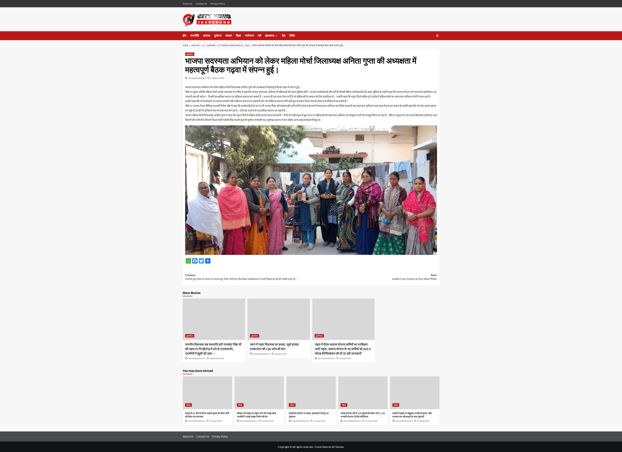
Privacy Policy (218, 3)
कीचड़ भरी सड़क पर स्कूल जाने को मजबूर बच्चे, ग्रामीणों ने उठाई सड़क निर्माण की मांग (256, 415)
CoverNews (321, 446)
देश (283, 36)
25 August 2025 (280, 354)
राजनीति (194, 36)
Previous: (241, 277)
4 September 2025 (216, 358)
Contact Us (201, 3)
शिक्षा (238, 36)
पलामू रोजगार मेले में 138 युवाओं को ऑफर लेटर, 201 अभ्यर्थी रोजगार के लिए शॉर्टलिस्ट (363, 415)
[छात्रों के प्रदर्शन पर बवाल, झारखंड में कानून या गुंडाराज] (311, 392)
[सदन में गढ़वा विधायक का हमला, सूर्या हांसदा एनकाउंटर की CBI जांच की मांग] (279, 319)
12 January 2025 (217, 78)
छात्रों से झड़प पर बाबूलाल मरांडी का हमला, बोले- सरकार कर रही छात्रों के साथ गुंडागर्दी (412, 415)
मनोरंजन (249, 36)
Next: (414, 277)
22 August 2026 (215, 421)
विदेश (292, 36)
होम (184, 36)
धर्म (259, 36)
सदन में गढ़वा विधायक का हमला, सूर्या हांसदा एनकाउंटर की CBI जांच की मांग (274, 346)
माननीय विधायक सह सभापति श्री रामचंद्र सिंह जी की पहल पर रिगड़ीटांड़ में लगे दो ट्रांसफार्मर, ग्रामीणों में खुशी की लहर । (213, 349)
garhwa (190, 54)
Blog (188, 405)
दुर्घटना (217, 36)
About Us (187, 3)
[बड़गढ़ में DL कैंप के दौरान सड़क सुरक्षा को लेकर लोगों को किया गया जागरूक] (207, 392)
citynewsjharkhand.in (197, 78)
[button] (437, 36)
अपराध (206, 36)
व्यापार (228, 36)
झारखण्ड (269, 36)
